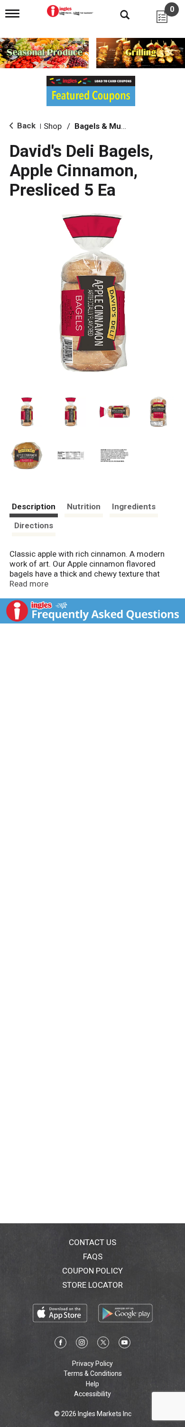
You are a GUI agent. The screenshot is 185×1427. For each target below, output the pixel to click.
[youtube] (124, 1344)
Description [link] (34, 506)
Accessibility (92, 1394)
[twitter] (103, 1344)
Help (92, 1384)
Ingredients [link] (134, 506)
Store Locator (92, 1285)
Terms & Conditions (93, 1373)
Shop (53, 126)
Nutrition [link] (84, 506)
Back (25, 125)
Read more (28, 583)
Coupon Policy (92, 1270)
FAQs (92, 1256)
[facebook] (60, 1344)
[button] (26, 412)
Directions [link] (33, 525)
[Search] (118, 14)
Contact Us (92, 1242)
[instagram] (82, 1344)
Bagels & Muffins (106, 126)
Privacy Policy (92, 1363)
